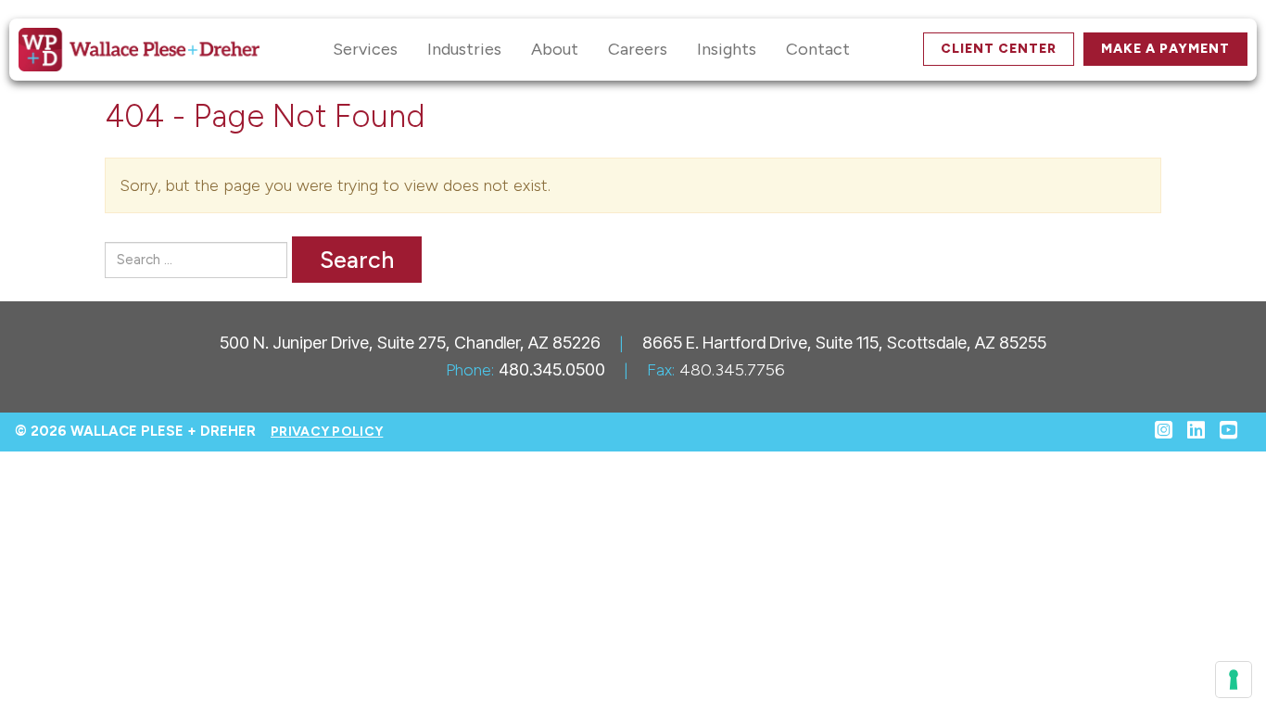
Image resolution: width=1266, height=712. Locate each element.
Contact (818, 49)
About (554, 49)
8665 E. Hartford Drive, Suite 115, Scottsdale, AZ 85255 (844, 342)
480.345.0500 (552, 369)
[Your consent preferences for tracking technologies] (1233, 679)
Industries (464, 49)
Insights (726, 49)
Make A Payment (1165, 49)
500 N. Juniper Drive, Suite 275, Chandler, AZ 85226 (410, 342)
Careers (637, 49)
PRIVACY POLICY (327, 431)
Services (365, 49)
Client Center (999, 49)
